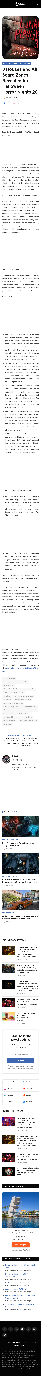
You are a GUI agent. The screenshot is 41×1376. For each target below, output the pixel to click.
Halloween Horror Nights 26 (13, 703)
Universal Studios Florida (28, 721)
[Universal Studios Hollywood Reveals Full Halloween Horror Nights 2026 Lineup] (8, 1002)
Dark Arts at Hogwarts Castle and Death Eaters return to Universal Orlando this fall (20, 881)
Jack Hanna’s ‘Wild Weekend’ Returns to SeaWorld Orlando (11, 741)
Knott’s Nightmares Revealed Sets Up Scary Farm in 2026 (18, 844)
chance (6, 693)
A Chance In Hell (9, 678)
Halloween (7, 700)
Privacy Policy (21, 1069)
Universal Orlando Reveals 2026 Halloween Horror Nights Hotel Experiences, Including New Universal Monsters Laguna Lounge (27, 951)
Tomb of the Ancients (24, 717)
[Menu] (3, 4)
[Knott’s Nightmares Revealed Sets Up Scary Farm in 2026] (20, 826)
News (5, 714)
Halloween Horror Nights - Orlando (16, 64)
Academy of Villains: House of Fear (15, 682)
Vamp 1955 (7, 724)
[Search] (37, 4)
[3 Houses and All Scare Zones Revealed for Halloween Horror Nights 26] (20, 37)
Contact (25, 1342)
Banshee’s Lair (8, 686)
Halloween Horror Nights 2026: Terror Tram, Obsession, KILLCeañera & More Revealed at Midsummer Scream (26, 1122)
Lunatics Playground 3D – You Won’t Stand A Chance (19, 708)
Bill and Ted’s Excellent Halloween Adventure (19, 689)
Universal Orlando (9, 721)
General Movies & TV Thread (16, 1289)
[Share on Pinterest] (14, 103)
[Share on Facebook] (4, 103)
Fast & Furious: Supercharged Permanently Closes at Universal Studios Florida (20, 917)
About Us (6, 1342)
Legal (34, 1342)
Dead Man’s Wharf (17, 693)
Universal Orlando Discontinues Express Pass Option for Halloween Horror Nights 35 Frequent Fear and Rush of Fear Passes (27, 986)
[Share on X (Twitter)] (9, 103)
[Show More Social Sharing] (18, 103)
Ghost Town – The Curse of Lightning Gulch (18, 696)
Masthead (16, 1342)
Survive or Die (8, 717)
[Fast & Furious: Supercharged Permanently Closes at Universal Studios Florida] (20, 900)
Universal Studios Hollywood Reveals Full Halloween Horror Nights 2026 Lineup (27, 1002)
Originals (13, 714)
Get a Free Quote (20, 1245)
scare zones (23, 714)
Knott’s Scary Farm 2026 (14, 1283)
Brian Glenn (19, 98)
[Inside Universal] (20, 4)
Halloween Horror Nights (22, 700)
